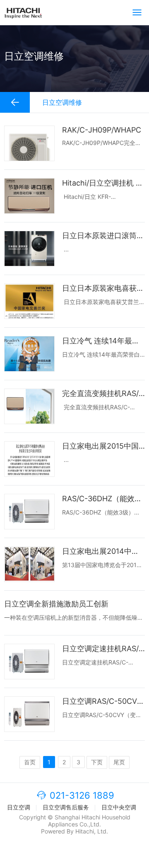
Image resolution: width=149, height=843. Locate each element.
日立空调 (18, 807)
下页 (97, 762)
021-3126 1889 (82, 795)
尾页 (119, 762)
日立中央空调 (118, 807)
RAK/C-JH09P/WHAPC (101, 130)
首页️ (30, 762)
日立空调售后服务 (66, 807)
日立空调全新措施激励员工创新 (56, 603)
